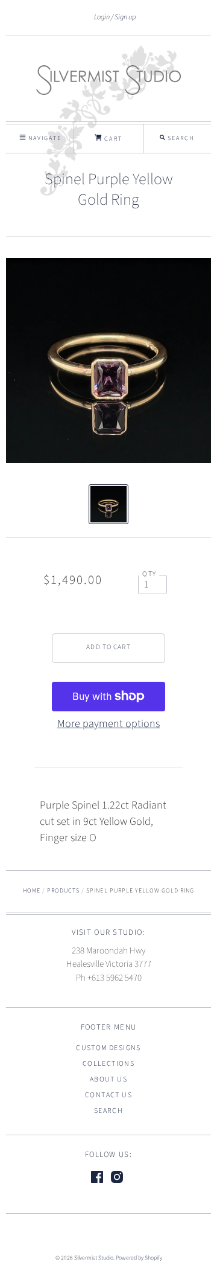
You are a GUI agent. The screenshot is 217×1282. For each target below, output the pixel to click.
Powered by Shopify (139, 1258)
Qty (149, 574)
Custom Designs (108, 1048)
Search (108, 1111)
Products (63, 890)
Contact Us (108, 1095)
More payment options (108, 723)
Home (31, 890)
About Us (108, 1079)
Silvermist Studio (93, 1258)
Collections (108, 1064)
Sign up (125, 16)
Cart (112, 139)
